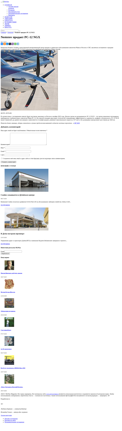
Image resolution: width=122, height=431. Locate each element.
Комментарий (5, 144)
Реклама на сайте (10, 420)
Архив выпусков (6, 415)
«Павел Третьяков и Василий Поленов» (12, 387)
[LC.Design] (5, 400)
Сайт (2, 155)
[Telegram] (18, 44)
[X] (10, 44)
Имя (3, 148)
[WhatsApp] (15, 44)
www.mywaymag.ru (52, 394)
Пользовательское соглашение (14, 422)
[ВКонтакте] (2, 44)
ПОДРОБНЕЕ (5, 205)
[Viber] (12, 44)
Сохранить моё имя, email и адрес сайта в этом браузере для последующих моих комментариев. (34, 158)
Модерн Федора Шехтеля (8, 292)
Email (3, 151)
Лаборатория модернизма (8, 311)
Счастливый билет (6, 330)
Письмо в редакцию (11, 418)
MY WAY (77, 123)
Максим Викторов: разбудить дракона (11, 273)
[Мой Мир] (7, 44)
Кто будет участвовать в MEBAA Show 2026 (13, 368)
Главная (3, 32)
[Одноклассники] (4, 44)
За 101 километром (6, 349)
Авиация (10, 32)
